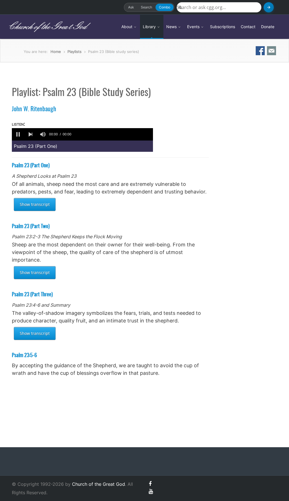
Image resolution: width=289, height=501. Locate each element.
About (127, 26)
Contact (248, 26)
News (172, 26)
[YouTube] (151, 491)
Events (194, 26)
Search (146, 7)
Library (150, 26)
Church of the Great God (47, 26)
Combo (164, 7)
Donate (267, 26)
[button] (18, 134)
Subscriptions (222, 26)
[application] (82, 134)
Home (56, 51)
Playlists (74, 51)
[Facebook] (150, 484)
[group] (43, 134)
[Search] (269, 7)
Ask (131, 7)
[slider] (113, 134)
